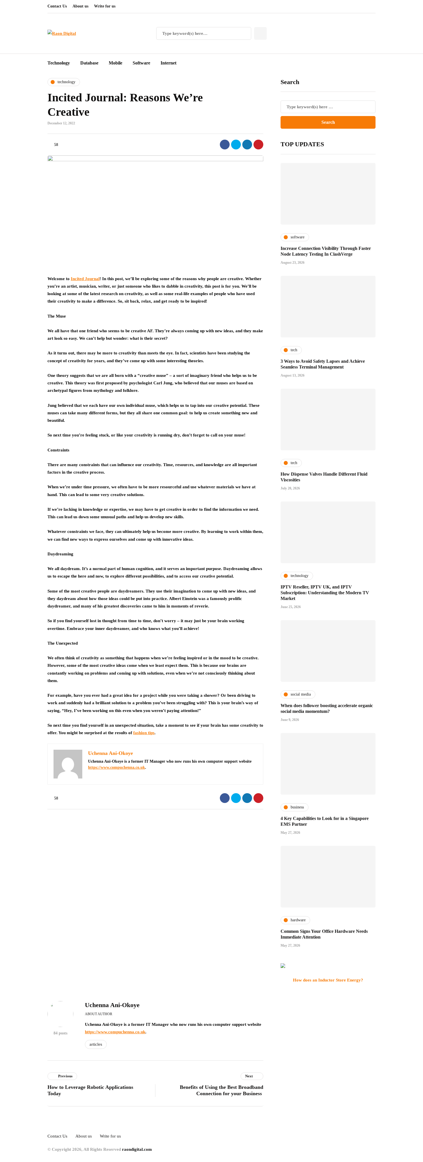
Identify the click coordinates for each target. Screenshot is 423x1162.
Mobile (115, 62)
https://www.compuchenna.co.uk (116, 767)
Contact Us (57, 6)
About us (80, 6)
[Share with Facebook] (225, 144)
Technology (58, 62)
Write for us (104, 6)
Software (141, 62)
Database (89, 62)
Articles (95, 1044)
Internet (168, 62)
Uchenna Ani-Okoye (112, 1005)
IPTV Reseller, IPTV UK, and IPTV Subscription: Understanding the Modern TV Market (325, 592)
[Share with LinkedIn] (247, 144)
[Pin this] (258, 144)
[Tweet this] (236, 144)
